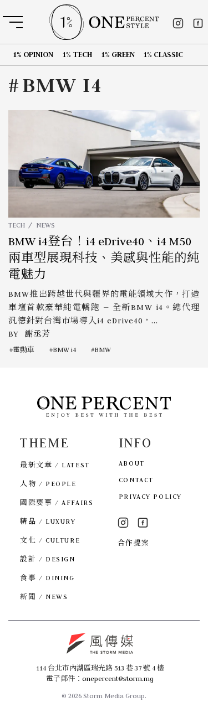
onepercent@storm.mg (118, 678)
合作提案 (134, 543)
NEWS (45, 225)
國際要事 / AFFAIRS (56, 502)
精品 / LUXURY (47, 521)
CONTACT (136, 480)
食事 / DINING (47, 578)
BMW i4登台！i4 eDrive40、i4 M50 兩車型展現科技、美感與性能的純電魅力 (104, 258)
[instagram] (178, 23)
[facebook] (198, 23)
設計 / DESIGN (47, 559)
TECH (16, 225)
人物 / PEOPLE (48, 483)
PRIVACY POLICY (150, 496)
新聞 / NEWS (44, 596)
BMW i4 (64, 349)
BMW (102, 349)
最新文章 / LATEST (54, 465)
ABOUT (132, 463)
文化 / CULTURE (50, 540)
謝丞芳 (37, 334)
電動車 (23, 349)
